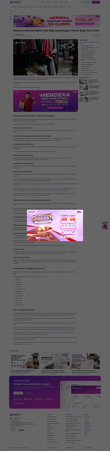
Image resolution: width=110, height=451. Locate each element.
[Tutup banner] (82, 211)
